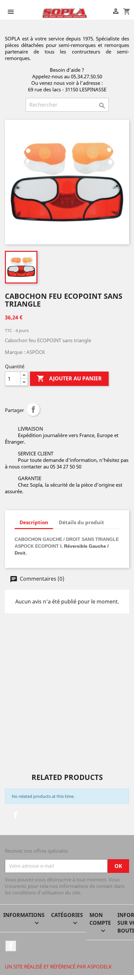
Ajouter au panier (69, 378)
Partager (33, 409)
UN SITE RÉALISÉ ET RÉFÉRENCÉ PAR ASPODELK (58, 966)
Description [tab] (34, 522)
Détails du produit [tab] (81, 522)
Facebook (15, 815)
